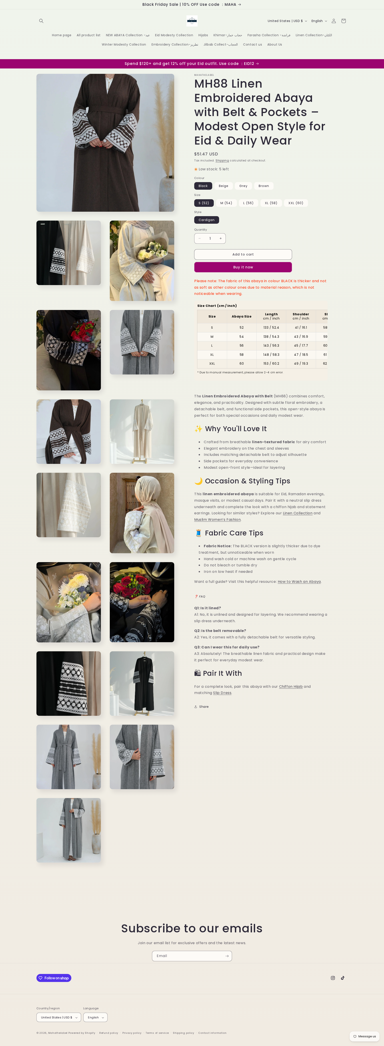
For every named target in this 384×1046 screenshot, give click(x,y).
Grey (243, 186)
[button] (41, 21)
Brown (264, 186)
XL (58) (271, 203)
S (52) (204, 203)
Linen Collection (298, 513)
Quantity (200, 229)
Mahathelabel (58, 1033)
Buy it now (243, 267)
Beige (223, 186)
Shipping (222, 160)
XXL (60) (296, 203)
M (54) (226, 203)
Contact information (212, 1033)
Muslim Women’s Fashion (217, 519)
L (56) (248, 203)
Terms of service (157, 1033)
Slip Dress (222, 692)
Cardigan (207, 220)
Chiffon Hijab (291, 686)
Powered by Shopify (81, 1033)
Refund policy (108, 1033)
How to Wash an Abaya (299, 581)
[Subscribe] (227, 956)
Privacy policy (132, 1033)
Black (203, 186)
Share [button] (204, 706)
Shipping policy (183, 1033)
